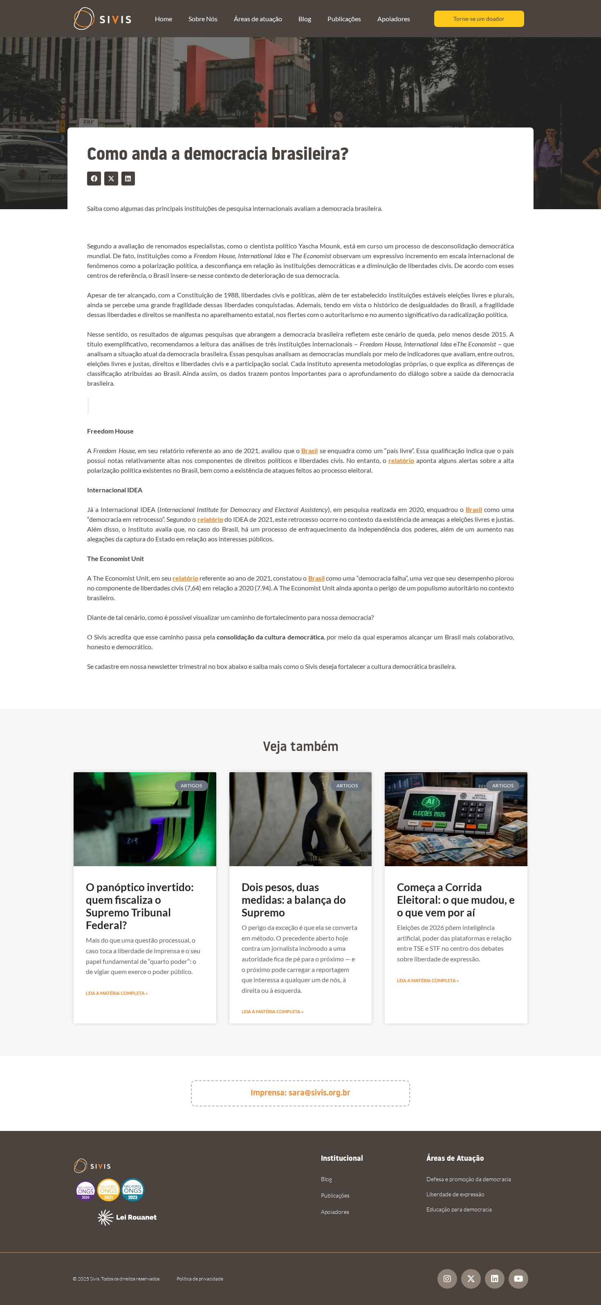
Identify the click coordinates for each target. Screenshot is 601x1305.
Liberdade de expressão (455, 1194)
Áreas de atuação (258, 18)
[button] (94, 178)
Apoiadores (393, 18)
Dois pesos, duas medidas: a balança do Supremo (294, 899)
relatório (401, 460)
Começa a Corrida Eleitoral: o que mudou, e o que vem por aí (456, 899)
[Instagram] (447, 1279)
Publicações (344, 18)
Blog (304, 18)
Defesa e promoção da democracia (468, 1178)
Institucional (342, 1159)
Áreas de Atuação (455, 1159)
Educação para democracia (459, 1209)
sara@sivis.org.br (319, 1093)
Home (163, 18)
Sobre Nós (203, 18)
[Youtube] (518, 1279)
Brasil (309, 450)
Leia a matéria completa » (117, 993)
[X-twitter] (471, 1279)
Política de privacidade (200, 1279)
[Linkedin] (495, 1279)
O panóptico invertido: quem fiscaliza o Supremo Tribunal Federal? (140, 906)
